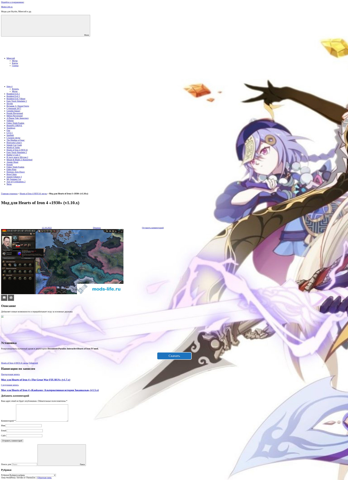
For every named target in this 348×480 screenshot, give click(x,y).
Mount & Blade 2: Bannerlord (19, 160)
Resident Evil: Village (16, 99)
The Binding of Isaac (16, 140)
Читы (9, 184)
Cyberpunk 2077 (14, 108)
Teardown (11, 128)
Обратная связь (44, 477)
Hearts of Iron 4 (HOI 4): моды (33, 193)
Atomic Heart (12, 162)
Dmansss (97, 228)
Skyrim (10, 103)
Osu (8, 130)
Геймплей (33, 363)
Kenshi (10, 164)
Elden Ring (11, 169)
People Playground (15, 113)
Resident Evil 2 (13, 94)
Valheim (10, 120)
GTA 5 (10, 133)
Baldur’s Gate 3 (13, 155)
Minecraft (11, 58)
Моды (15, 61)
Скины (15, 65)
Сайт (3, 435)
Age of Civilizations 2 (16, 182)
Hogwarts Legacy (14, 142)
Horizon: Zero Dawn (16, 172)
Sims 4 (9, 86)
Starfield (10, 135)
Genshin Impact (13, 111)
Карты (15, 63)
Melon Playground (15, 116)
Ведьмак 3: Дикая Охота (18, 106)
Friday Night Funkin (15, 123)
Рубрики (5, 475)
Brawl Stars (12, 174)
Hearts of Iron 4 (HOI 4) (17, 150)
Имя (3, 425)
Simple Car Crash (14, 145)
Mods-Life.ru (7, 7)
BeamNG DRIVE (14, 125)
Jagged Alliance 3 (14, 177)
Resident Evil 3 (13, 96)
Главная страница (9, 193)
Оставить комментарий (153, 228)
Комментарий (8, 421)
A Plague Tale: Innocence (18, 118)
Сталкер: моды (13, 138)
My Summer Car (14, 179)
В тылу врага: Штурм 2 (17, 157)
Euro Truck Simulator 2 (17, 101)
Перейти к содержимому (12, 2)
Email (3, 430)
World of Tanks (13, 147)
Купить (15, 89)
